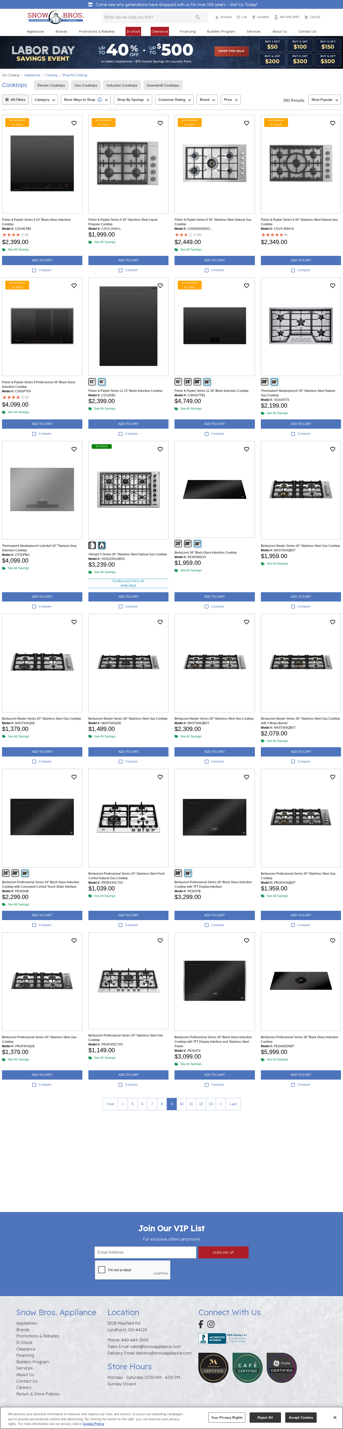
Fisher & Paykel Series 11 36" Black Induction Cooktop (212, 391)
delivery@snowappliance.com (164, 1353)
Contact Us (307, 31)
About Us (279, 31)
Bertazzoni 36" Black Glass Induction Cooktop (206, 552)
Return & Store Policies (38, 1393)
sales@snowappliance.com (155, 1346)
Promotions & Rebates (97, 31)
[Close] (334, 1417)
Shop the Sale (231, 51)
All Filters (18, 100)
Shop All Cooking (74, 75)
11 (191, 1104)
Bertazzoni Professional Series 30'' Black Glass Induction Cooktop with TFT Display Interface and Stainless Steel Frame (213, 1041)
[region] (171, 1418)
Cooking (51, 75)
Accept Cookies (301, 1417)
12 (201, 1104)
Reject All (265, 1417)
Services (254, 31)
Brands (61, 31)
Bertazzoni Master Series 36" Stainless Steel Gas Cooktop (127, 718)
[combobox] (45, 100)
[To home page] (55, 17)
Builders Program (221, 31)
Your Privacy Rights (227, 1417)
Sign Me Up (223, 1252)
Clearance (160, 31)
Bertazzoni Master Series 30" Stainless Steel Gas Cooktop (300, 546)
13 (211, 1104)
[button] (217, 17)
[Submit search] (198, 17)
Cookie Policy (93, 1424)
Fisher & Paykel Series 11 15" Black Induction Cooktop (125, 391)
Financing (188, 31)
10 (182, 1104)
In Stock (133, 31)
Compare (45, 270)
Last (233, 1104)
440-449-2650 (134, 1339)
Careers (23, 1387)
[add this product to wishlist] (74, 123)
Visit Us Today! (176, 4)
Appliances (35, 31)
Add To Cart (42, 260)
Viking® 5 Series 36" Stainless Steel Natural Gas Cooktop (127, 554)
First (110, 1104)
